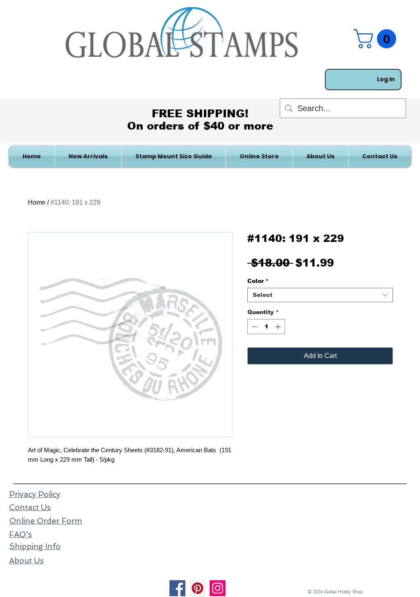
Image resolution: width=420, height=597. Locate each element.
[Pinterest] (197, 588)
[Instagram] (218, 588)
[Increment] (279, 326)
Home (37, 202)
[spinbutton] (266, 326)
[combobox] (320, 295)
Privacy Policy (34, 494)
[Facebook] (177, 588)
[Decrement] (254, 326)
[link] (377, 38)
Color (258, 281)
